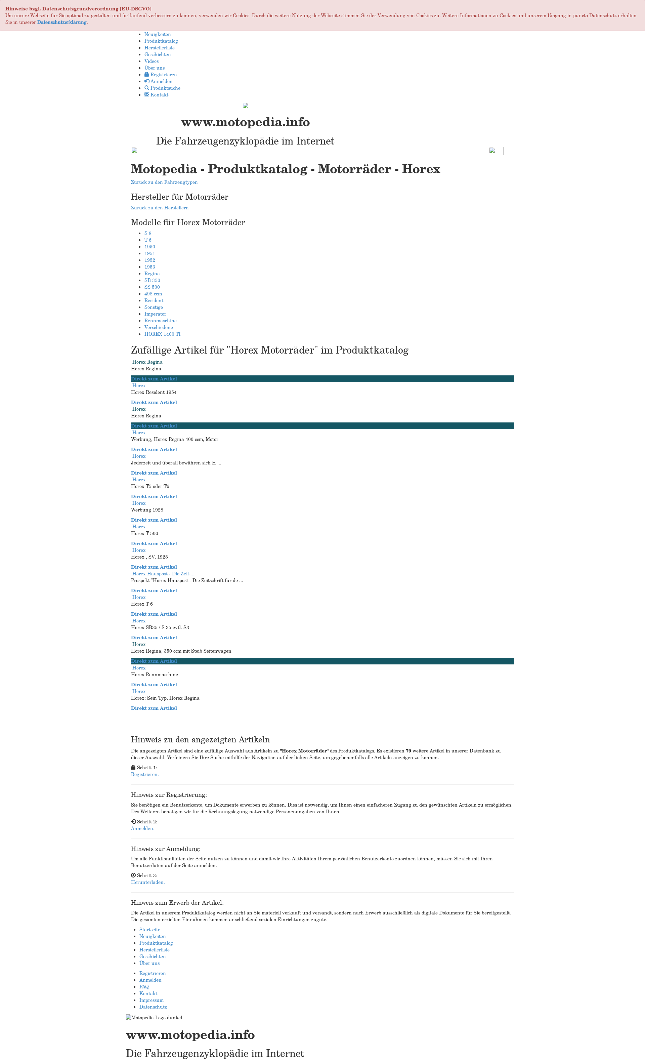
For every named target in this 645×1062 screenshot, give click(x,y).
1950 (149, 246)
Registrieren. (145, 774)
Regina (152, 273)
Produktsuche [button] (164, 87)
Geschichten (152, 956)
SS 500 (152, 286)
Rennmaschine (160, 320)
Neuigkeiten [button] (157, 34)
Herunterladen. (148, 882)
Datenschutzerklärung (62, 22)
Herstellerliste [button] (159, 47)
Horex (139, 385)
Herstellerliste (154, 949)
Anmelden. (143, 828)
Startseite (149, 929)
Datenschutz (153, 1006)
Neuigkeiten (152, 936)
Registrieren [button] (163, 74)
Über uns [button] (154, 67)
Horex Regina (147, 361)
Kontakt (148, 993)
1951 (149, 253)
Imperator (155, 313)
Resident (153, 300)
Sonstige (153, 307)
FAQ (144, 986)
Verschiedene (158, 327)
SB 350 (152, 280)
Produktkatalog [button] (161, 40)
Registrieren (152, 973)
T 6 (148, 239)
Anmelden (150, 979)
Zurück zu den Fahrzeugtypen (164, 182)
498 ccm (153, 293)
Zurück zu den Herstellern (160, 207)
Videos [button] (151, 61)
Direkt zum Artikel (154, 378)
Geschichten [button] (157, 54)
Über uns (149, 963)
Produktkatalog (156, 942)
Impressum (151, 1000)
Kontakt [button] (158, 94)
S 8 (148, 233)
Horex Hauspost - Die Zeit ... (163, 573)
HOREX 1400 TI (162, 333)
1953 (149, 266)
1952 (149, 259)
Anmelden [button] (161, 81)
